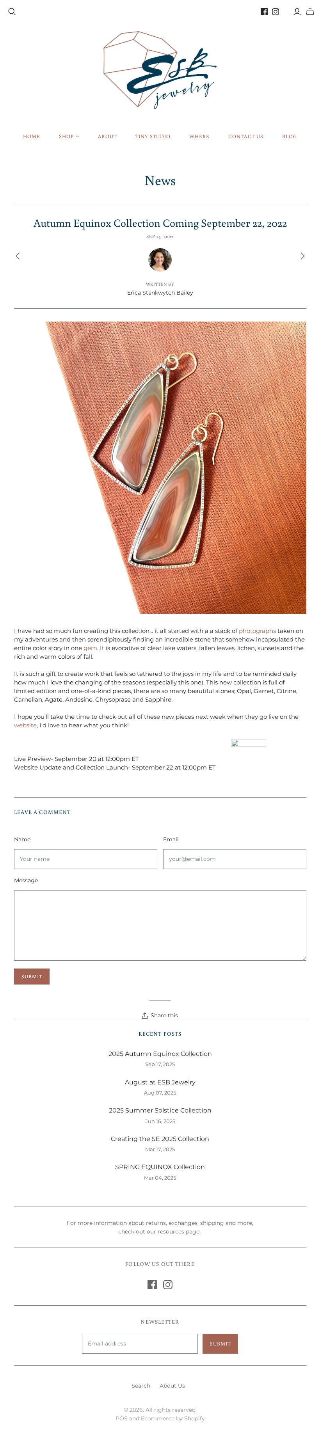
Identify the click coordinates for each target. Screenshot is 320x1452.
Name (22, 839)
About (107, 136)
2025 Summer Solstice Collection (160, 1110)
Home (31, 136)
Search (141, 1385)
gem (90, 648)
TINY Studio (153, 136)
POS (122, 1418)
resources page (178, 1231)
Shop (66, 136)
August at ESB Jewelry (160, 1082)
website (25, 725)
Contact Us (245, 136)
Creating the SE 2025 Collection (160, 1139)
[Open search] (12, 12)
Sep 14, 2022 (160, 236)
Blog (289, 136)
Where (199, 136)
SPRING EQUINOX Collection (160, 1167)
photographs (257, 630)
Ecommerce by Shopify (173, 1418)
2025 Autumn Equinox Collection (160, 1053)
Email (171, 839)
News (160, 179)
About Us (172, 1385)
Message (26, 880)
